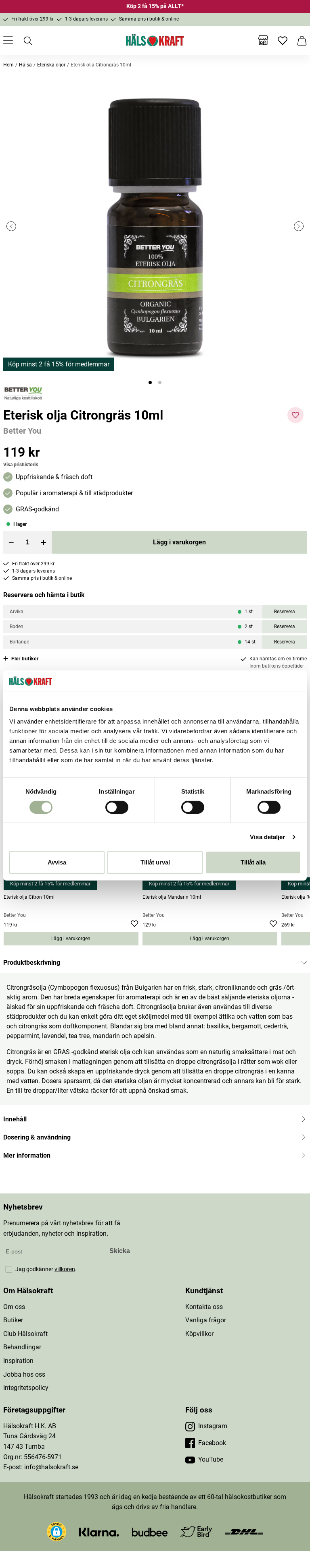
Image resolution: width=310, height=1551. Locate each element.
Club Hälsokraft (25, 1334)
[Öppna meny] (8, 40)
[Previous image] (11, 226)
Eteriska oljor (51, 65)
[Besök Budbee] (150, 1531)
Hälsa (25, 65)
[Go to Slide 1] (150, 382)
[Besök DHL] (244, 1531)
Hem (8, 65)
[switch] (116, 807)
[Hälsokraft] (155, 40)
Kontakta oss (204, 1307)
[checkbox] (9, 1269)
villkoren (64, 1269)
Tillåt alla (253, 862)
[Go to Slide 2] (160, 382)
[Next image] (299, 226)
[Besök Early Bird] (196, 1531)
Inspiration (18, 1361)
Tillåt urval (155, 862)
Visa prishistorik (20, 464)
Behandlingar (22, 1347)
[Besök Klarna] (99, 1531)
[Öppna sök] (27, 40)
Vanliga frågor (205, 1320)
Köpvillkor (199, 1334)
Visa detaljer (267, 836)
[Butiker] (263, 40)
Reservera (284, 611)
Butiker (13, 1320)
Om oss (14, 1307)
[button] (155, 226)
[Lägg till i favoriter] (295, 415)
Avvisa (57, 862)
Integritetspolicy (25, 1388)
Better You (22, 431)
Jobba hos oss (24, 1374)
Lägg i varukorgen (179, 542)
